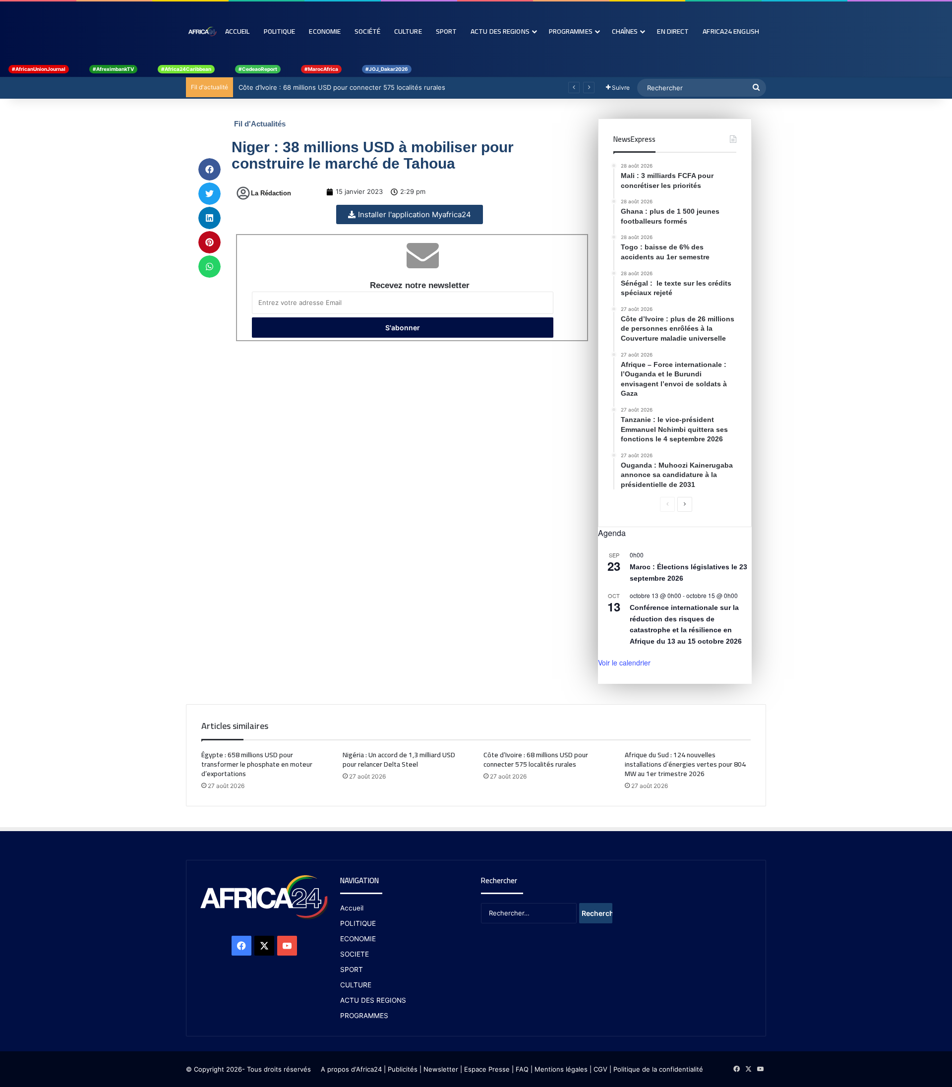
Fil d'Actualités (260, 124)
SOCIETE (354, 954)
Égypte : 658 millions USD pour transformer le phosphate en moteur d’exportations (256, 764)
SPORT (351, 969)
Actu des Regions (500, 31)
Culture (408, 31)
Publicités (402, 1069)
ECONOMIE (358, 939)
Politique (280, 31)
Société (367, 31)
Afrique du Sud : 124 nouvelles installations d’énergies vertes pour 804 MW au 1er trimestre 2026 (685, 764)
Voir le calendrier (624, 662)
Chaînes (625, 31)
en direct (673, 31)
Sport (446, 31)
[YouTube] (287, 946)
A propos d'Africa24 (351, 1069)
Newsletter (440, 1069)
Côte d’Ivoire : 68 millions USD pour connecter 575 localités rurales (341, 87)
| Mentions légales (559, 1069)
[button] (209, 169)
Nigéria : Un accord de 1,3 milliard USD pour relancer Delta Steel (399, 759)
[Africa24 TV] (202, 31)
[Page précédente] (667, 504)
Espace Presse (486, 1069)
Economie (325, 31)
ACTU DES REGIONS (373, 1000)
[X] (264, 946)
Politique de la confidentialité (658, 1069)
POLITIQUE (358, 923)
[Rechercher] (756, 88)
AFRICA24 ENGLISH (731, 31)
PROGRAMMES (571, 31)
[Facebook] (241, 946)
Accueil (237, 31)
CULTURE (355, 985)
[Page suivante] (684, 504)
